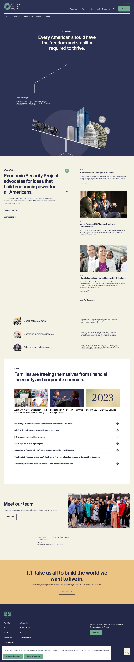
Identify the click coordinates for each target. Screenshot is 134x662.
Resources (106, 9)
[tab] (31, 210)
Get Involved (95, 9)
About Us (73, 9)
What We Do (28, 17)
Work (83, 9)
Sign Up (96, 633)
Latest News (126, 4)
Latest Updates (9, 642)
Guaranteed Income (26, 633)
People (47, 17)
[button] (114, 8)
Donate (124, 9)
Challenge (16, 17)
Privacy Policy (8, 638)
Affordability (24, 623)
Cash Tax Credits (25, 628)
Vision (7, 17)
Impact (38, 17)
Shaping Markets (25, 638)
